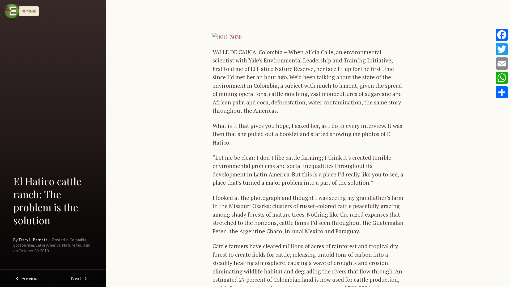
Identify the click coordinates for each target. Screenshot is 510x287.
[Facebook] (502, 35)
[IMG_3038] (227, 36)
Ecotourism (23, 245)
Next (76, 278)
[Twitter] (502, 49)
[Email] (502, 63)
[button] (28, 11)
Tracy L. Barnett (32, 240)
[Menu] (11, 11)
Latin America (48, 245)
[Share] (502, 92)
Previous (30, 278)
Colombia (77, 240)
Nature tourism (76, 245)
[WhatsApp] (502, 78)
